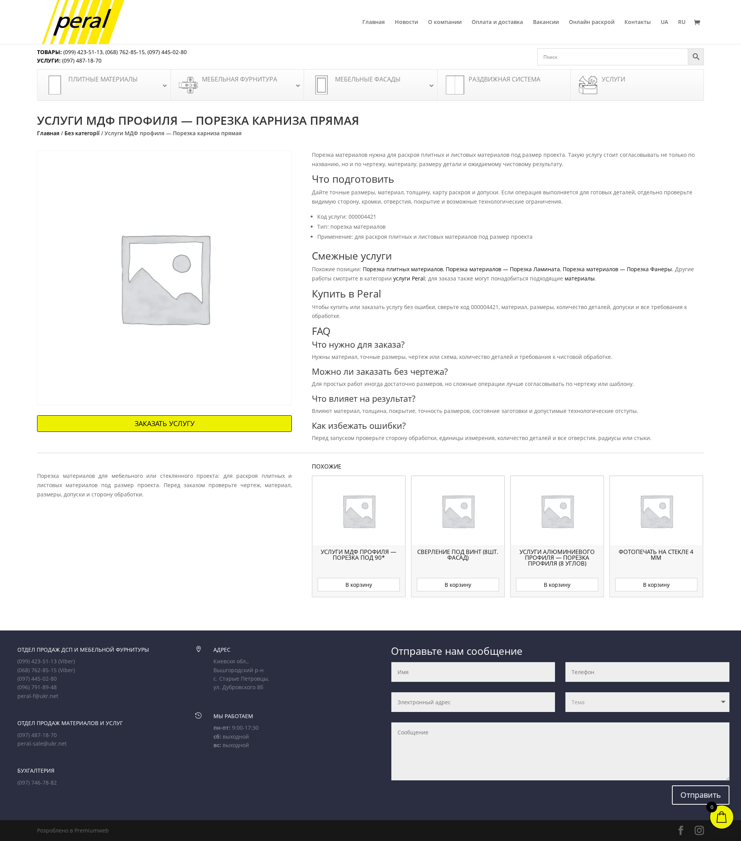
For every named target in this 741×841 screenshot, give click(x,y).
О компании (445, 22)
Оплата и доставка (497, 22)
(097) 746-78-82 (37, 782)
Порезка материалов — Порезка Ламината (503, 269)
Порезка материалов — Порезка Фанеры (617, 269)
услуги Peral (409, 278)
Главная (373, 22)
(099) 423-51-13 (82, 52)
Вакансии (546, 22)
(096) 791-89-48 (37, 687)
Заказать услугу (165, 423)
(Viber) (66, 661)
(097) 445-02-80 (167, 52)
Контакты (637, 22)
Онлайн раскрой (591, 22)
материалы (580, 278)
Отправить (700, 795)
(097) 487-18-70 (81, 60)
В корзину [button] (358, 584)
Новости (406, 22)
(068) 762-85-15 (125, 52)
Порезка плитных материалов (403, 269)
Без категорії (82, 133)
